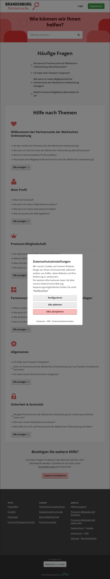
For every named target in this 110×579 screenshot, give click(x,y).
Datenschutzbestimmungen (63, 321)
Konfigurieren (41, 290)
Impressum (40, 321)
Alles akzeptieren (55, 311)
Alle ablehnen (55, 304)
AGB (48, 321)
